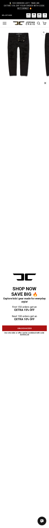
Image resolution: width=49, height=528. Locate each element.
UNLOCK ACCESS (24, 328)
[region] (24, 54)
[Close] (45, 83)
